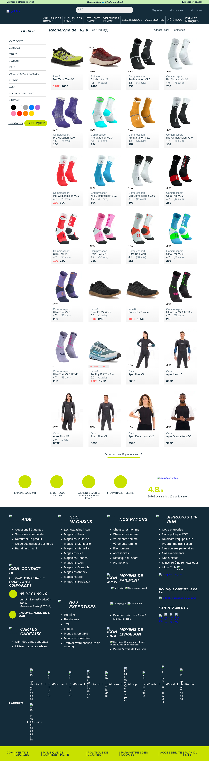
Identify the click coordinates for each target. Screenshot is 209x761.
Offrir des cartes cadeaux (31, 641)
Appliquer (37, 123)
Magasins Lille (73, 576)
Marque (14, 47)
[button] (25, 487)
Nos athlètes (170, 558)
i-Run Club (169, 567)
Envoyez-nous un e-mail (35, 614)
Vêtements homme (125, 539)
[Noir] (13, 107)
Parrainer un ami (26, 548)
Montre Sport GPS (76, 633)
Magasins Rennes (76, 558)
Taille (13, 54)
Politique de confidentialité (56, 753)
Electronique (121, 548)
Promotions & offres (24, 74)
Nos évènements (173, 553)
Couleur (15, 100)
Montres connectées (77, 638)
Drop (12, 87)
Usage (13, 80)
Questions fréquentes (29, 529)
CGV (10, 752)
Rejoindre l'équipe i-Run (177, 539)
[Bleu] (31, 107)
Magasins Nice (73, 553)
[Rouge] (19, 113)
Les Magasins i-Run (77, 529)
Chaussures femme (125, 534)
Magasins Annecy (75, 572)
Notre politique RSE (175, 534)
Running (69, 614)
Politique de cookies (98, 753)
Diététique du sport (125, 558)
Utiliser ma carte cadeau (31, 646)
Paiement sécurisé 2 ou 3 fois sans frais (129, 617)
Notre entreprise (172, 529)
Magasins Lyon (74, 562)
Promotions (120, 562)
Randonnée (71, 619)
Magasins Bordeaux (77, 581)
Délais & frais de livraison (129, 649)
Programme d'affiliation (177, 543)
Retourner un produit (28, 539)
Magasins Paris (74, 534)
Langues (17, 703)
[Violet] (37, 107)
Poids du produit (21, 93)
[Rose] (13, 113)
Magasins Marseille (76, 548)
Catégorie (16, 41)
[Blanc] (19, 107)
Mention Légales (22, 753)
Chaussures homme (126, 529)
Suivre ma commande (29, 534)
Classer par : (161, 30)
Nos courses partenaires (178, 548)
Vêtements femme (125, 543)
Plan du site (191, 753)
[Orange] (25, 113)
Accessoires (121, 553)
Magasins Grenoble (76, 567)
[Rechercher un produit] (129, 10)
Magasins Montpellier (78, 543)
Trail (67, 624)
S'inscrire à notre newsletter (180, 562)
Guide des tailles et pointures (34, 543)
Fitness (68, 628)
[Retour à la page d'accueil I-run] (22, 15)
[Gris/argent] (25, 107)
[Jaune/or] (31, 113)
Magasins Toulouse (76, 539)
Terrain (14, 60)
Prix (12, 67)
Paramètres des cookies (134, 753)
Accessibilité (171, 752)
